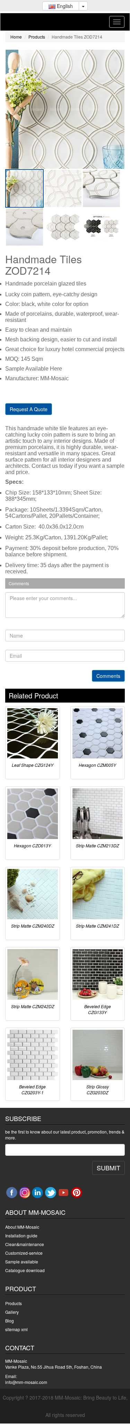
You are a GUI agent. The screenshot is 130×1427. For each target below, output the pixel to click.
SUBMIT (108, 1167)
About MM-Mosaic (22, 1227)
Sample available (21, 1261)
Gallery (12, 1312)
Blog (9, 1321)
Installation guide (21, 1235)
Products (36, 37)
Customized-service (24, 1253)
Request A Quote (28, 409)
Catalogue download (25, 1270)
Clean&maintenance (24, 1244)
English (64, 5)
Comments (108, 675)
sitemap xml (16, 1329)
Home (16, 37)
